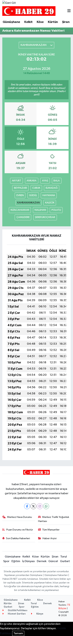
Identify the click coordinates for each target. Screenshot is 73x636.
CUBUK (36, 188)
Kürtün (53, 22)
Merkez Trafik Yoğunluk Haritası (53, 519)
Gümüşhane (11, 22)
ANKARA (31, 180)
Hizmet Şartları (16, 614)
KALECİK (49, 202)
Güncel (53, 561)
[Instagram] (40, 506)
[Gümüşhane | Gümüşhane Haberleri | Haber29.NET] (28, 11)
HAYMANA (49, 195)
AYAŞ (45, 180)
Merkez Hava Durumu (19, 517)
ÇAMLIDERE (23, 217)
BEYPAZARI (20, 188)
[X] (33, 506)
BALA (57, 180)
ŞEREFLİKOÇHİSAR (45, 217)
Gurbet (65, 561)
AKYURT (16, 180)
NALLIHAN (40, 210)
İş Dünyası (28, 561)
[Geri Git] (9, 3)
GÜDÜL (33, 195)
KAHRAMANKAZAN (28, 202)
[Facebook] (27, 506)
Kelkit (28, 22)
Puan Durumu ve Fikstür (19, 529)
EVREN (20, 195)
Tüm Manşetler (51, 529)
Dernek (41, 561)
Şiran (65, 22)
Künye (39, 614)
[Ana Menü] (69, 11)
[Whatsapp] (46, 506)
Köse (40, 22)
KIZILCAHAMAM (20, 210)
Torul (63, 556)
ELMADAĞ (52, 188)
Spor (6, 561)
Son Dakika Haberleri (18, 538)
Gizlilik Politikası (17, 610)
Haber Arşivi (50, 538)
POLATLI (56, 210)
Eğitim (16, 561)
